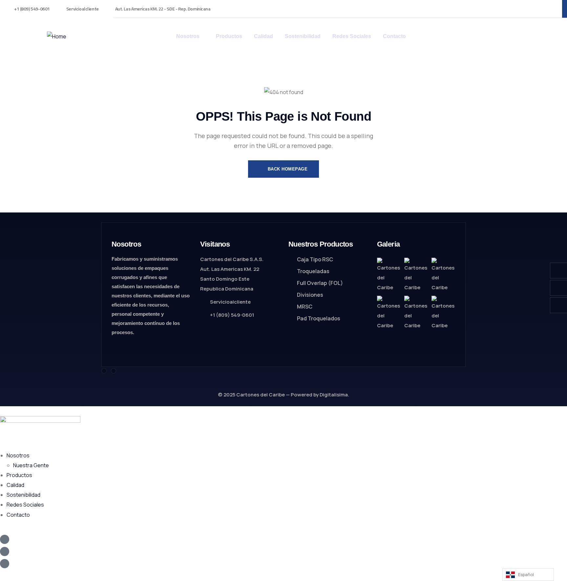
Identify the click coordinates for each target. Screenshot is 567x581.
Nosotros (18, 455)
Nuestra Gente (31, 465)
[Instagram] (113, 370)
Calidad (15, 485)
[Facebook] (104, 370)
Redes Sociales (25, 504)
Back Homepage (286, 169)
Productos (19, 475)
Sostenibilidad (23, 494)
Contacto (18, 514)
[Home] (56, 36)
